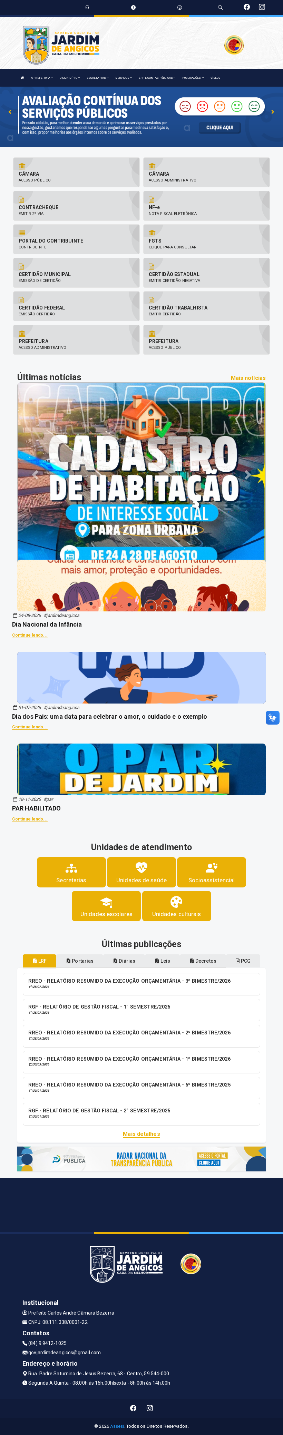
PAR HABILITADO (36, 808)
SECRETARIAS (97, 77)
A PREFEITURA (41, 77)
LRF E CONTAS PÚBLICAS (156, 77)
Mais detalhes (141, 1134)
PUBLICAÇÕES (192, 77)
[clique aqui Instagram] (150, 1408)
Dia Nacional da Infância (47, 624)
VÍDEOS (216, 77)
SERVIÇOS (122, 77)
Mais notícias (248, 378)
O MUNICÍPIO (69, 77)
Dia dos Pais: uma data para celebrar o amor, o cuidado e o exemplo (109, 716)
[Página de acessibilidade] (179, 7)
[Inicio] (22, 78)
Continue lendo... (30, 635)
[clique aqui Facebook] (133, 1408)
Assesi (117, 1426)
